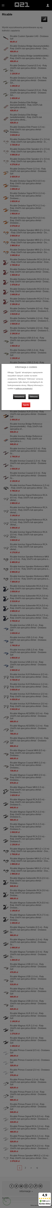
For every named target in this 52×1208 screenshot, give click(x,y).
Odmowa (34, 397)
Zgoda (26, 405)
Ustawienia (19, 397)
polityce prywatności (23, 389)
